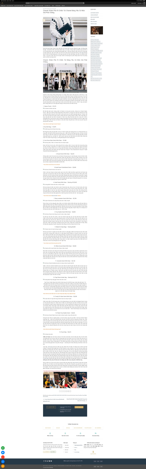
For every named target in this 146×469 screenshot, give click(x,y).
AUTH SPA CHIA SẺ (46, 8)
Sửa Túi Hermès (93, 69)
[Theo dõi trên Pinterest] (143, 0)
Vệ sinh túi (54, 164)
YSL (91, 76)
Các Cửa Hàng (78, 465)
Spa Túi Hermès (98, 61)
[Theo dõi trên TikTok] (47, 461)
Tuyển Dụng (57, 5)
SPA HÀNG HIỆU (123, 0)
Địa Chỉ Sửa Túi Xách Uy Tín (95, 80)
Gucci (98, 47)
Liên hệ (63, 5)
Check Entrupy (55, 329)
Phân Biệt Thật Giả (99, 50)
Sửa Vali (55, 465)
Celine (92, 43)
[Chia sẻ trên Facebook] (60, 391)
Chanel (76, 395)
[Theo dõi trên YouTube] (144, 0)
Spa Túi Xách (45, 465)
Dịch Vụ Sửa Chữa (28, 5)
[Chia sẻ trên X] (62, 391)
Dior (99, 45)
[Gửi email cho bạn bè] (66, 391)
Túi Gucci (96, 71)
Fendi (92, 47)
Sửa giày (92, 67)
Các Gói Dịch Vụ (10, 5)
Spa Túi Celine (93, 58)
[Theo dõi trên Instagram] (45, 461)
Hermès (92, 48)
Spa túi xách (98, 65)
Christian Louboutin (94, 45)
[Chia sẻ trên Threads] (64, 391)
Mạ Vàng (73, 465)
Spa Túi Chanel (45, 396)
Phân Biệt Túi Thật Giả (94, 52)
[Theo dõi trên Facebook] (44, 461)
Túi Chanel (92, 71)
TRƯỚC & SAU (94, 23)
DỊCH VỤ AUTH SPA (53, 8)
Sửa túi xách (54, 195)
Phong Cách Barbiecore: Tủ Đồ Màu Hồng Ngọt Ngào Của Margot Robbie (65, 371)
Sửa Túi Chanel (97, 67)
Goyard (95, 47)
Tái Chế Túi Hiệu (68, 465)
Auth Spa (81, 52)
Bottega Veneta (93, 41)
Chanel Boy (80, 395)
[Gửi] (84, 3)
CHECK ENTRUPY (94, 14)
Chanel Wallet (84, 395)
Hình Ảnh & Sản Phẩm (39, 5)
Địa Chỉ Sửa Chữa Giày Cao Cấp (96, 78)
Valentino (99, 74)
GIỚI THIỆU (130, 0)
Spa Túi (98, 56)
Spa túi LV (100, 63)
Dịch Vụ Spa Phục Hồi (18, 5)
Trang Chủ (3, 5)
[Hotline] (3, 457)
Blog (53, 5)
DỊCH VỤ (134, 0)
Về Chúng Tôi (47, 5)
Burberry (98, 41)
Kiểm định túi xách (56, 293)
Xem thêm (49, 449)
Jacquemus (96, 48)
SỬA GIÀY (93, 19)
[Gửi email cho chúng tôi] (141, 0)
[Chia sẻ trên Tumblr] (70, 391)
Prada (100, 52)
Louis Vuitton (93, 50)
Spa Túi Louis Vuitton (94, 63)
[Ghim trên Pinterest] (68, 391)
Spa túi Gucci (93, 61)
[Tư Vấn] (3, 466)
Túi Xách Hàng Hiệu (94, 74)
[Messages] (3, 461)
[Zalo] (3, 452)
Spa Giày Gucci (93, 56)
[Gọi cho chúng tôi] (142, 0)
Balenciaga (96, 39)
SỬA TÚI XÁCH (94, 21)
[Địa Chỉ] (3, 448)
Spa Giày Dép (50, 465)
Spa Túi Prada (93, 65)
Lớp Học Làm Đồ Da (61, 465)
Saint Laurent (93, 54)
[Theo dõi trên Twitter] (140, 0)
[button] (133, 3)
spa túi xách (75, 362)
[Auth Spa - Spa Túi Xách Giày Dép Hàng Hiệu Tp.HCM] (12, 3)
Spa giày (97, 54)
